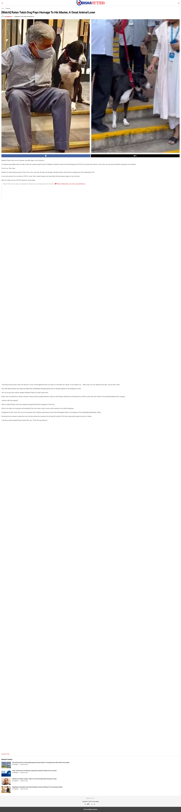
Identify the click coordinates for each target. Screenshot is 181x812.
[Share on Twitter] (135, 155)
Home (2, 8)
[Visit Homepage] (90, 3)
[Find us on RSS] (94, 804)
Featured (8, 8)
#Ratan (59, 184)
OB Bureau (9, 16)
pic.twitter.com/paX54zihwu (77, 184)
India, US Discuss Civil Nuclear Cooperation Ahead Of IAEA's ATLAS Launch (34, 770)
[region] (19, 199)
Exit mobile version (90, 809)
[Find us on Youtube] (92, 804)
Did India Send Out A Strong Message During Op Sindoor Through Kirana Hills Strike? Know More (41, 762)
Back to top (90, 798)
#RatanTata (64, 184)
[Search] (178, 3)
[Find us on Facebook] (85, 804)
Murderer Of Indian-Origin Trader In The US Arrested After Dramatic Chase (34, 779)
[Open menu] (2, 3)
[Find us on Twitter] (88, 804)
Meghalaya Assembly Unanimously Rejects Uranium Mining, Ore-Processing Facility (37, 787)
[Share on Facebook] (45, 155)
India (8, 754)
